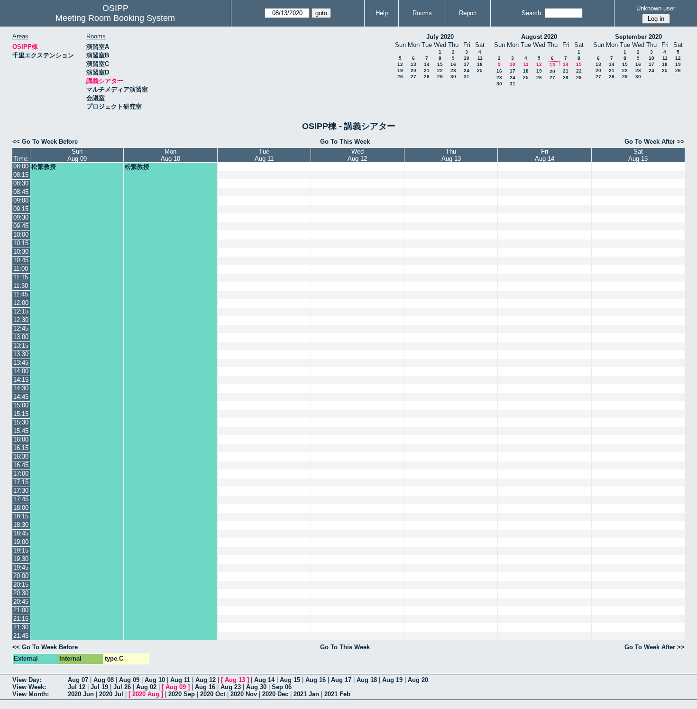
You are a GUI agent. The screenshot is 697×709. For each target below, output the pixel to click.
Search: (532, 13)
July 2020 (440, 36)
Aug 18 (367, 679)
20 (413, 70)
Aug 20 (418, 679)
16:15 (20, 447)
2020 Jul (111, 694)
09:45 (20, 226)
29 (440, 76)
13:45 (20, 362)
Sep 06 (282, 687)
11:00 (20, 268)
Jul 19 (99, 687)
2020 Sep (181, 694)
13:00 (20, 337)
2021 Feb (337, 694)
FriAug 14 (544, 155)
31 (466, 76)
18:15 (20, 516)
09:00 (20, 200)
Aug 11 (180, 679)
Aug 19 (392, 679)
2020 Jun (81, 694)
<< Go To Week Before (45, 141)
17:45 (20, 499)
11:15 (20, 277)
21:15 (20, 618)
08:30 (20, 183)
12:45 (20, 328)
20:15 (20, 584)
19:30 (20, 558)
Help (382, 13)
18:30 (20, 524)
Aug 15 (290, 679)
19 (400, 70)
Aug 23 (230, 687)
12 (400, 64)
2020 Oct (212, 694)
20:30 (20, 593)
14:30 (20, 388)
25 (480, 70)
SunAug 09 (77, 155)
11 (480, 58)
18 (480, 64)
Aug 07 (78, 679)
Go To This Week (345, 141)
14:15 (20, 379)
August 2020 (539, 36)
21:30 (20, 627)
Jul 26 (122, 687)
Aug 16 (315, 679)
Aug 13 (235, 679)
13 (413, 64)
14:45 (20, 396)
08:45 (20, 191)
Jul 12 (76, 687)
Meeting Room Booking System (115, 18)
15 (440, 64)
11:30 (20, 285)
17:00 (20, 473)
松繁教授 (43, 166)
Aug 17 (341, 679)
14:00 (20, 371)
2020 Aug (145, 694)
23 (453, 70)
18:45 (20, 533)
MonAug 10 (170, 155)
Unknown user (655, 8)
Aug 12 (205, 679)
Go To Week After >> (654, 141)
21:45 (20, 635)
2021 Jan (306, 694)
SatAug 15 (638, 155)
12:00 (20, 302)
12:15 (20, 311)
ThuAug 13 (451, 155)
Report (468, 13)
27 (413, 76)
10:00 (20, 234)
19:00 (20, 541)
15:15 (20, 413)
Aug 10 (155, 679)
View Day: (26, 679)
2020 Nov (243, 694)
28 (427, 76)
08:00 (20, 166)
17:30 (20, 490)
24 (466, 70)
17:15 (20, 482)
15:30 (20, 422)
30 (453, 76)
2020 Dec (275, 694)
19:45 (20, 567)
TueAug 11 (264, 155)
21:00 (20, 610)
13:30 (20, 354)
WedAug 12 (357, 155)
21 (427, 70)
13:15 (20, 345)
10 (466, 58)
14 (427, 64)
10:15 (20, 243)
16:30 (20, 456)
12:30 (20, 319)
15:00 (20, 405)
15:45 (20, 430)
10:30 (20, 251)
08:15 (20, 174)
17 (466, 64)
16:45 (20, 465)
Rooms (422, 13)
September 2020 (638, 36)
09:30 (20, 217)
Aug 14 (264, 679)
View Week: (29, 687)
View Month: (30, 694)
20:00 (20, 576)
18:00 (20, 507)
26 (400, 76)
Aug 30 (256, 687)
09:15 (20, 208)
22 (440, 70)
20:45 (20, 601)
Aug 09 (129, 679)
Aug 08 (103, 679)
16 (453, 64)
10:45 (20, 260)
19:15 (20, 550)
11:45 (20, 294)
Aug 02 (146, 687)
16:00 (20, 439)
